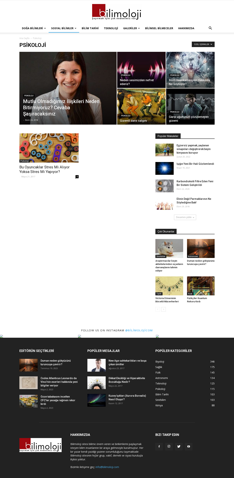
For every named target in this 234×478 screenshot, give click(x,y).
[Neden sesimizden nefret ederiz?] (141, 70)
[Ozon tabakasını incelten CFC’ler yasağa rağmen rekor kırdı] (28, 401)
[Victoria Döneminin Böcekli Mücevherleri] (169, 285)
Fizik (190, 293)
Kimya (159, 405)
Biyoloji (159, 361)
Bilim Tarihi (90, 28)
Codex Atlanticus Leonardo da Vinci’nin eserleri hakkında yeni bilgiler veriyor (59, 382)
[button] (210, 28)
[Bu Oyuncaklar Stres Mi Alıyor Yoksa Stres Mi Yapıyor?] (49, 148)
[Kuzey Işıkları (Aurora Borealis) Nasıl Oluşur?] (96, 400)
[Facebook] (159, 446)
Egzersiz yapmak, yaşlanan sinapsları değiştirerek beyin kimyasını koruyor (194, 149)
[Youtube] (188, 446)
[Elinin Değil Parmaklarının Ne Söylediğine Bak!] (164, 203)
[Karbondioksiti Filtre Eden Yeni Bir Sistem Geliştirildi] (164, 186)
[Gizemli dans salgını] (141, 106)
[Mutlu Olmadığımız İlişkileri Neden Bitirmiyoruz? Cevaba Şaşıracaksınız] (68, 94)
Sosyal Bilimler (62, 28)
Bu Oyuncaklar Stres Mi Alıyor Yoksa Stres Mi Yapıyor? (44, 169)
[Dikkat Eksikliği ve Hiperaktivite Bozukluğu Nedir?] (96, 382)
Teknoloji (111, 28)
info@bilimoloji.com (107, 467)
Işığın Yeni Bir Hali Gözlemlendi (195, 163)
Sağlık (158, 367)
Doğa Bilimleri (32, 28)
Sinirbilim (160, 256)
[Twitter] (178, 446)
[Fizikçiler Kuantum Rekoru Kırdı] (201, 285)
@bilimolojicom (139, 330)
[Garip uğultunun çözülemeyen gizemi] (190, 106)
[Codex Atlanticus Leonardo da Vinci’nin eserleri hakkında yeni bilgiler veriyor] (28, 382)
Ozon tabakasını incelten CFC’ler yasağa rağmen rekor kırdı (58, 400)
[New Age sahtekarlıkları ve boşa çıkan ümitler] (96, 365)
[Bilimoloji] (117, 12)
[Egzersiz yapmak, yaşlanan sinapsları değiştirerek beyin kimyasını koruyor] (164, 150)
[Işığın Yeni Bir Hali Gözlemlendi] (164, 168)
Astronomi (193, 256)
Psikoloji (28, 96)
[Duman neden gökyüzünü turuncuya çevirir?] (201, 248)
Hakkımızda (186, 28)
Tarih (158, 293)
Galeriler (130, 28)
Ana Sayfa (24, 38)
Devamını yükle (184, 217)
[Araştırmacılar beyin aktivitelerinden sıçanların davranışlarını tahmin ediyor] (169, 248)
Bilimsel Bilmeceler (159, 28)
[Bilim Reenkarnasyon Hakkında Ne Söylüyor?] (190, 70)
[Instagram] (169, 446)
